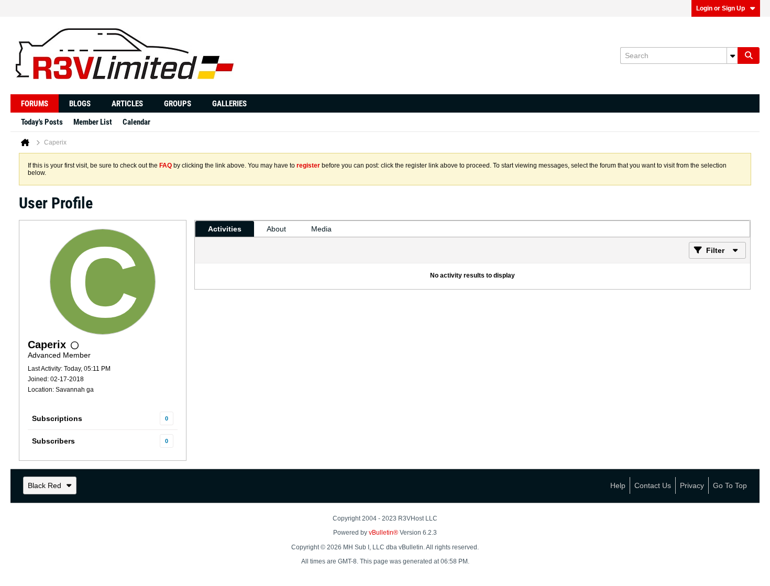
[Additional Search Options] (732, 55)
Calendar (136, 122)
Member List (92, 122)
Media (321, 229)
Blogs (80, 103)
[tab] (224, 229)
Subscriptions (57, 418)
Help (617, 485)
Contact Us (652, 485)
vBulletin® (383, 532)
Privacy (692, 485)
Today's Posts (42, 122)
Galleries (229, 103)
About (276, 229)
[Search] (749, 55)
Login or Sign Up (720, 8)
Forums (34, 103)
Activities (224, 229)
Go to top (730, 485)
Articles (127, 103)
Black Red (44, 485)
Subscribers (53, 441)
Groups (177, 103)
